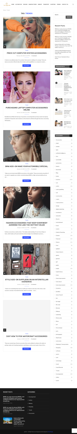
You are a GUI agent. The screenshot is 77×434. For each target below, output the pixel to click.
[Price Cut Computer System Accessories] (26, 32)
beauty (64, 166)
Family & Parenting (64, 232)
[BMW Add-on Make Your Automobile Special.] (26, 146)
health (64, 268)
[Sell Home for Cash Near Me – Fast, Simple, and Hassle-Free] (58, 123)
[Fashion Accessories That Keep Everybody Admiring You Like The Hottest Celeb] (26, 202)
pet (64, 324)
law (64, 298)
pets (64, 331)
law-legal (64, 301)
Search (56, 14)
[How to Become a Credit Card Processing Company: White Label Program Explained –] (58, 72)
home (64, 275)
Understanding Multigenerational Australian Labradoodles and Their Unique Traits (63, 52)
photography (64, 334)
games (64, 255)
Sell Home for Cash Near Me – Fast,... (67, 123)
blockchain (64, 169)
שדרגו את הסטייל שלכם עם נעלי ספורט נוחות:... (67, 112)
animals (64, 146)
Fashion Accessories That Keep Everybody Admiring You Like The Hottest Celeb (26, 224)
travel (64, 364)
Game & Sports (64, 252)
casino (64, 186)
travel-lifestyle (64, 367)
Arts (64, 156)
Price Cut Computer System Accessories (27, 53)
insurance (64, 288)
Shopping (52, 4)
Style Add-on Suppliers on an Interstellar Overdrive (26, 281)
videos (64, 377)
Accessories (64, 140)
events (64, 229)
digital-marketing (64, 209)
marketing (64, 314)
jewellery (64, 291)
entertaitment (64, 222)
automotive (18, 4)
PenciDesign (50, 431)
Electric (64, 219)
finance (64, 242)
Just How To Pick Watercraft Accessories (26, 336)
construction (64, 196)
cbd (64, 192)
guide (64, 265)
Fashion (25, 4)
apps (64, 149)
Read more (26, 65)
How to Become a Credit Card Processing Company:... (68, 72)
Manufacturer (33, 4)
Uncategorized (64, 374)
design (64, 205)
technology (64, 360)
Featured (64, 238)
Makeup (40, 4)
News (64, 321)
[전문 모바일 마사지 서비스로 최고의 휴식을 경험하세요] (58, 100)
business (64, 179)
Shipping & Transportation (64, 344)
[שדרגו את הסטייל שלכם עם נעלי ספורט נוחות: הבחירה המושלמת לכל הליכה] (58, 112)
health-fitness (64, 271)
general (64, 258)
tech (64, 357)
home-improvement (64, 285)
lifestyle (64, 308)
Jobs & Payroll (64, 295)
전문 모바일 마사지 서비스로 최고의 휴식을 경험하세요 (68, 100)
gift (64, 261)
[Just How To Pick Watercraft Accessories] (26, 316)
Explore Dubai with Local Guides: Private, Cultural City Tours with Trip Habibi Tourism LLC (63, 46)
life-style (64, 304)
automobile (64, 159)
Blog (64, 172)
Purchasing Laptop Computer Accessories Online (27, 109)
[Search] (73, 4)
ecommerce (64, 212)
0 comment (34, 55)
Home (12, 4)
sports (64, 354)
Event (64, 225)
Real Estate (64, 337)
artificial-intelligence (64, 153)
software (64, 350)
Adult (64, 143)
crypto (64, 199)
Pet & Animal (64, 327)
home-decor (64, 281)
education (64, 215)
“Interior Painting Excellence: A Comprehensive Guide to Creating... (68, 87)
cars (64, 182)
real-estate (64, 341)
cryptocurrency (64, 202)
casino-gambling (64, 189)
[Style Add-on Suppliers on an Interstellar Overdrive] (26, 259)
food (64, 245)
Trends (59, 4)
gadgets (64, 248)
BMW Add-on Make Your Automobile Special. (26, 166)
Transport (46, 4)
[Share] (4, 46)
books (64, 176)
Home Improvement (64, 278)
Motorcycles (64, 318)
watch (64, 380)
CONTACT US (65, 4)
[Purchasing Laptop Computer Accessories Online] (26, 87)
